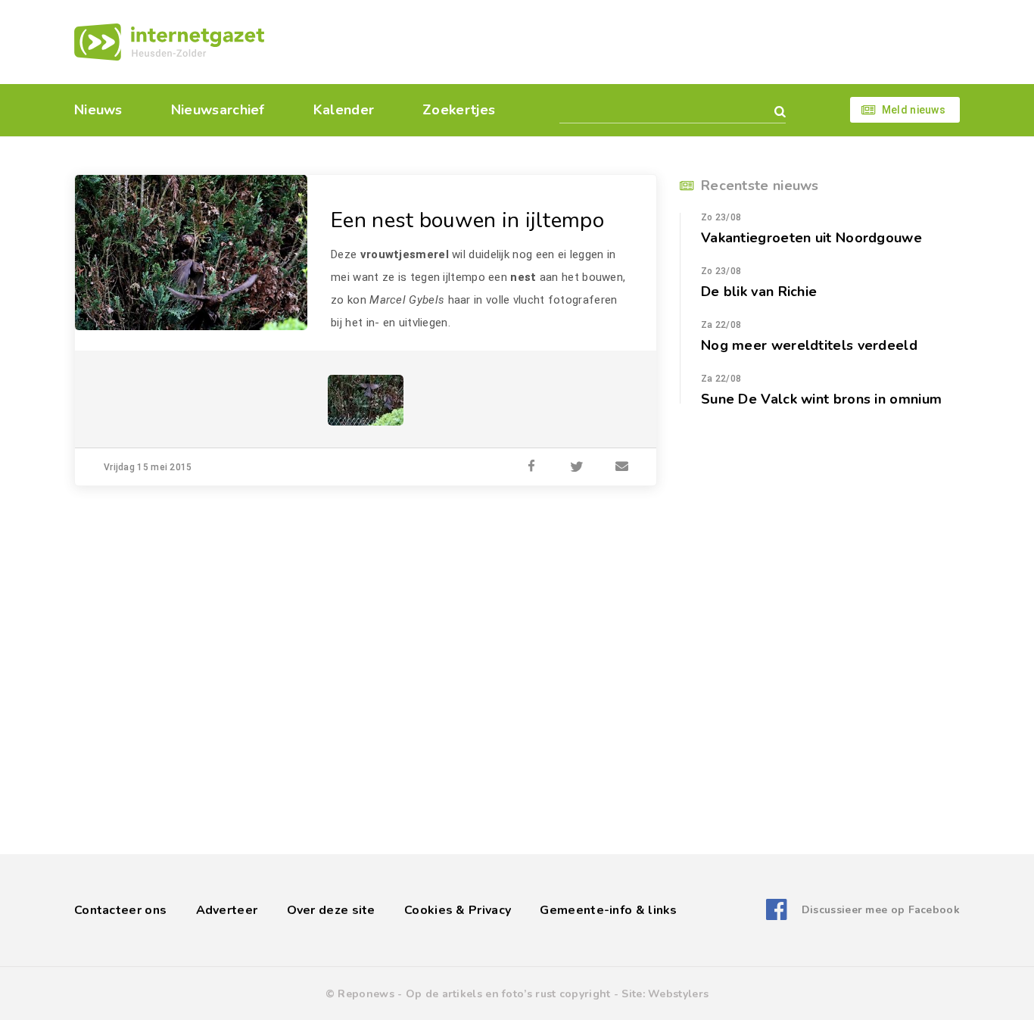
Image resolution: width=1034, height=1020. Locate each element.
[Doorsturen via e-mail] (622, 467)
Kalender (343, 110)
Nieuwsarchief (218, 110)
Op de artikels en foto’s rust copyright (508, 994)
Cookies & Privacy (457, 910)
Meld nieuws (913, 110)
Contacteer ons (120, 910)
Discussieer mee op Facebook (881, 910)
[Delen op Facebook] (531, 467)
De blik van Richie (759, 291)
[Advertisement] (621, 42)
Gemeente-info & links (608, 910)
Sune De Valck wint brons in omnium (821, 399)
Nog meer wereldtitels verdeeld (809, 345)
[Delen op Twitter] (577, 467)
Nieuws (98, 110)
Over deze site (331, 910)
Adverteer (227, 910)
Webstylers (678, 994)
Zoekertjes (458, 110)
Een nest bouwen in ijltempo (467, 220)
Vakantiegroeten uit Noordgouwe (811, 238)
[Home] (169, 42)
